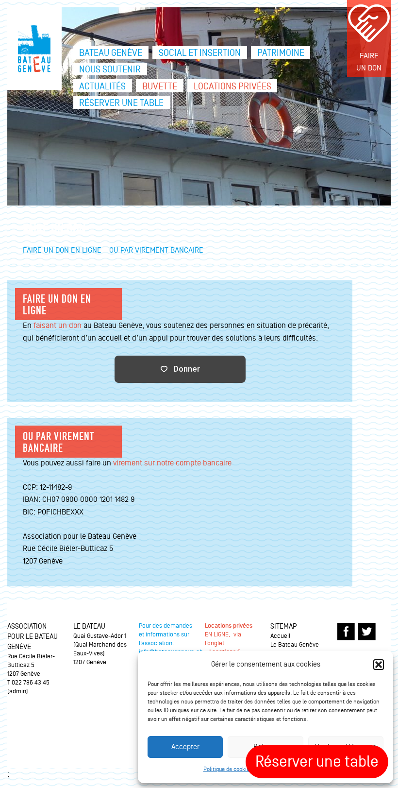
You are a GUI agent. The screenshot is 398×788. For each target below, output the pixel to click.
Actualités (102, 86)
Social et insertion (200, 53)
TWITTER (367, 631)
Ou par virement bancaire (156, 250)
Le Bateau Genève (294, 644)
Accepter (185, 747)
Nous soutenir (110, 69)
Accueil (280, 636)
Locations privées (232, 86)
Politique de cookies (227, 769)
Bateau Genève (110, 53)
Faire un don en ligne (62, 250)
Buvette (159, 86)
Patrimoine (280, 53)
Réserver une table (121, 103)
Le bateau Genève (34, 48)
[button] (378, 664)
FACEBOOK (346, 631)
